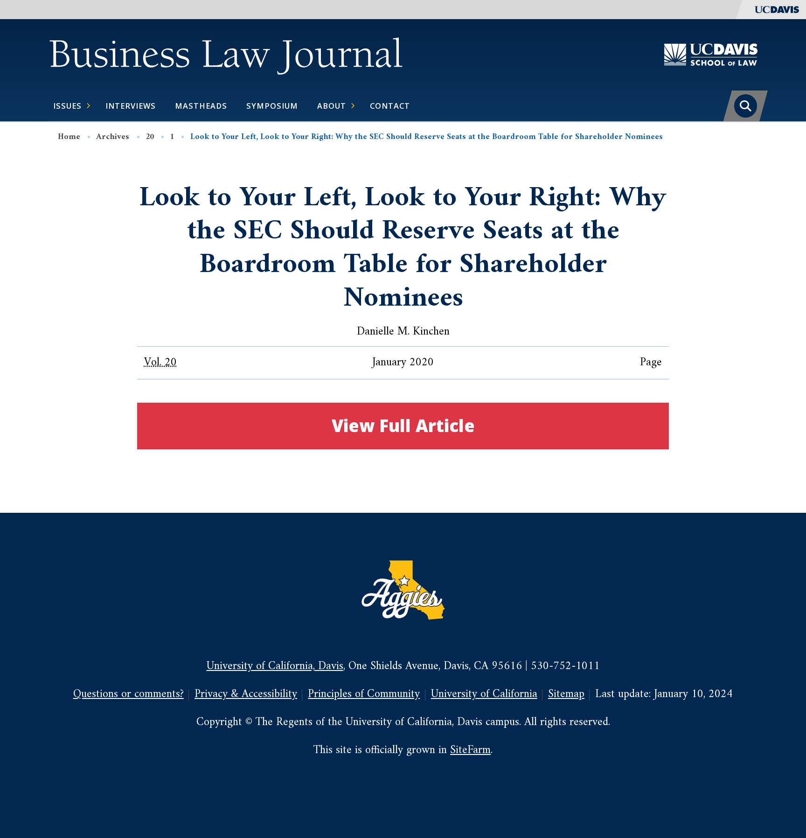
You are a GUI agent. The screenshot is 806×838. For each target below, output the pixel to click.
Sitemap (566, 694)
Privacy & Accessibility (246, 694)
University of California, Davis (275, 666)
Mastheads (201, 106)
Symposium (272, 106)
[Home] (226, 54)
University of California (484, 694)
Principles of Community (364, 694)
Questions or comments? (128, 694)
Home (69, 137)
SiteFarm (470, 750)
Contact (390, 106)
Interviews (130, 106)
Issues (67, 106)
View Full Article (403, 425)
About (331, 106)
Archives (112, 137)
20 (150, 137)
